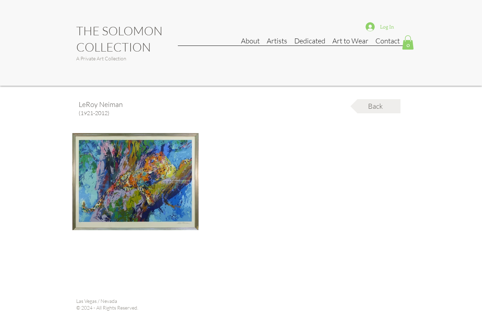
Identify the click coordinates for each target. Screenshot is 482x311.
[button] (408, 42)
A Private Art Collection (101, 58)
